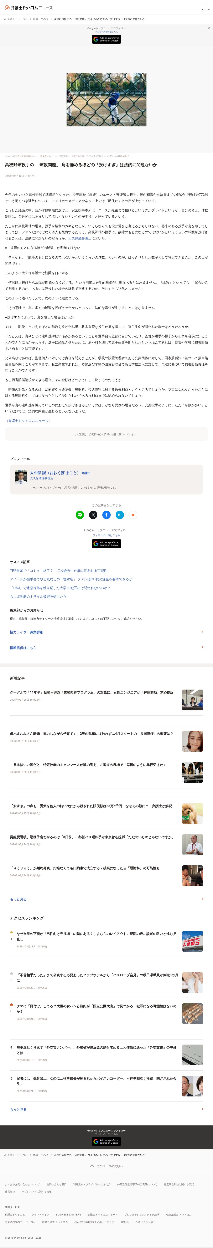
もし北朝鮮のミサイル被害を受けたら (38, 596)
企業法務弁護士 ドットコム (20, 1221)
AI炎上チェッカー (146, 1221)
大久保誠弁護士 (80, 238)
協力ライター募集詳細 (26, 632)
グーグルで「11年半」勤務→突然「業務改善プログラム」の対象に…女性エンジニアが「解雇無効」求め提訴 (91, 692)
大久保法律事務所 (41, 478)
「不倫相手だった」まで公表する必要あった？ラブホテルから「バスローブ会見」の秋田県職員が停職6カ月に (97, 977)
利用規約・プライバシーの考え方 (92, 1184)
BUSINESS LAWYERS (68, 1214)
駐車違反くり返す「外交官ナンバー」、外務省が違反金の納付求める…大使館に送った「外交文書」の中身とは (96, 1050)
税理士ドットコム (15, 1214)
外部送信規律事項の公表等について (137, 1184)
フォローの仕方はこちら (106, 31)
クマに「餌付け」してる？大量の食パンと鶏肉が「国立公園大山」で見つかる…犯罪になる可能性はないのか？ (96, 1008)
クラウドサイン (40, 1214)
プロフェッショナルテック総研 (141, 1214)
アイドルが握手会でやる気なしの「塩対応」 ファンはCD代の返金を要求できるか (71, 579)
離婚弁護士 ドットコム (55, 1221)
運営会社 (10, 1191)
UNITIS (125, 1221)
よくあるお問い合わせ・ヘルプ (22, 1184)
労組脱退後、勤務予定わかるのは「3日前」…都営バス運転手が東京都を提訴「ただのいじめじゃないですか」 (92, 836)
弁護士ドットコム (17, 19)
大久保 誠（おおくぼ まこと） (60, 472)
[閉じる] (208, 28)
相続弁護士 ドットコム (179, 1214)
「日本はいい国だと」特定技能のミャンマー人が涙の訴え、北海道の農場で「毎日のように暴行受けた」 (88, 764)
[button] (133, 515)
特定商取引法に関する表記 (179, 1184)
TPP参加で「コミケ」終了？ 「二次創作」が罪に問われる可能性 (58, 570)
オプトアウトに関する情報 (37, 1191)
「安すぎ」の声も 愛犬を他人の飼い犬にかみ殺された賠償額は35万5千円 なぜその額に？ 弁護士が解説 (91, 805)
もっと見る (18, 899)
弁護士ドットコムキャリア (103, 1214)
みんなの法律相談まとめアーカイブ (94, 1221)
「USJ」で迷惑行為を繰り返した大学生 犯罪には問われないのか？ (60, 587)
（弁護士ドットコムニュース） (28, 420)
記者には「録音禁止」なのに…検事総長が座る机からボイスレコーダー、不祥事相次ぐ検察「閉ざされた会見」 (96, 1081)
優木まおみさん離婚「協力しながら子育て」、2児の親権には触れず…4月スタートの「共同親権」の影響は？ (91, 733)
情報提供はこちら (23, 647)
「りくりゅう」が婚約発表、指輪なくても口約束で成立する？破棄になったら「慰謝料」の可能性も (85, 867)
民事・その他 (40, 19)
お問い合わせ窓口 (57, 1184)
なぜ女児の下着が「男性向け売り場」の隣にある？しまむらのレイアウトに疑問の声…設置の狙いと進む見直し (96, 936)
